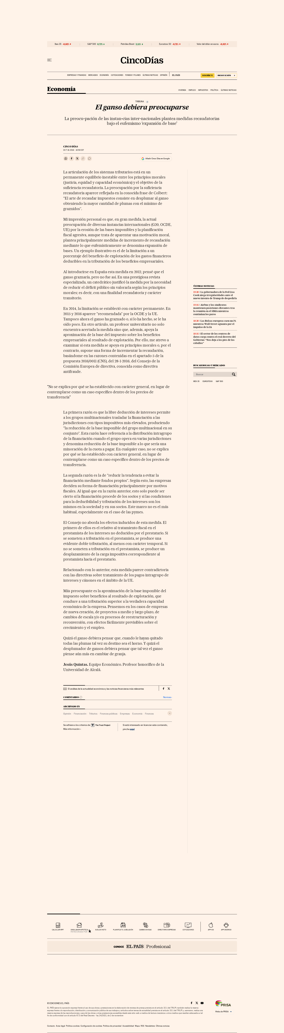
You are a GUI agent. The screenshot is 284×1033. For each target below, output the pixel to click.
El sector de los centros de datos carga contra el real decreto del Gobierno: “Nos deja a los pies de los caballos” (214, 338)
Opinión (163, 75)
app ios (211, 930)
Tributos (93, 713)
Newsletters (150, 1026)
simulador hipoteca (79, 930)
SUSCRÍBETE (207, 75)
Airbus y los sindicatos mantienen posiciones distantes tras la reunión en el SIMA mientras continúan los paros (214, 309)
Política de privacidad (112, 1026)
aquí (132, 729)
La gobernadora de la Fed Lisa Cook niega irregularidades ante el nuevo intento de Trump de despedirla (215, 295)
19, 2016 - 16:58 (73, 150)
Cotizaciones (117, 75)
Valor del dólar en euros (208, 44)
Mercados (93, 75)
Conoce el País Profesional (142, 946)
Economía (104, 75)
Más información (71, 729)
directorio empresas (167, 930)
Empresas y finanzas (76, 75)
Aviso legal (60, 1026)
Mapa (137, 1026)
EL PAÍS (174, 74)
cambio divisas (145, 930)
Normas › (167, 697)
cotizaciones (188, 930)
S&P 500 (91, 44)
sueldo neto (100, 930)
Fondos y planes (133, 75)
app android (226, 930)
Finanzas (149, 713)
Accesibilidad (128, 1026)
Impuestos (203, 90)
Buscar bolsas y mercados (209, 365)
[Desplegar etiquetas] (169, 713)
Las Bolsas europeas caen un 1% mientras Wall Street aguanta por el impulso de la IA (214, 324)
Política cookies (73, 1026)
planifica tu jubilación (123, 930)
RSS (142, 1026)
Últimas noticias (150, 75)
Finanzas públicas (108, 713)
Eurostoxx (208, 381)
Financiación (80, 713)
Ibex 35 (58, 44)
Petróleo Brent (127, 44)
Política (214, 90)
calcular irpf (58, 930)
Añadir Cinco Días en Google (157, 158)
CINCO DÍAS (70, 146)
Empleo (192, 90)
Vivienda (182, 90)
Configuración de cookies (91, 1026)
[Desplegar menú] (49, 60)
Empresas (125, 713)
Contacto (51, 1026)
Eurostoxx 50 (165, 44)
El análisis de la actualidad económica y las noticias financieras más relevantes (106, 688)
